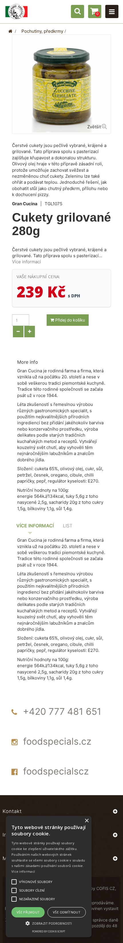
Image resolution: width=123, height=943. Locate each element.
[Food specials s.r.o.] (16, 11)
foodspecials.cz (57, 741)
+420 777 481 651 (62, 711)
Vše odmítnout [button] (66, 912)
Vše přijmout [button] (28, 912)
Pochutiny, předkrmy (42, 31)
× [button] (86, 821)
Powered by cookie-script (48, 931)
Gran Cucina (24, 203)
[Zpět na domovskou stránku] (10, 31)
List (67, 525)
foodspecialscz (56, 771)
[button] (48, 923)
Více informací (26, 261)
